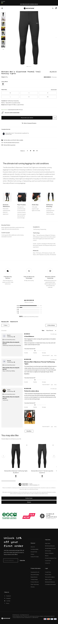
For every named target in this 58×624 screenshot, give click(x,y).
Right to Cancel (48, 579)
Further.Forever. (29, 498)
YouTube (8, 600)
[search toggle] (52, 8)
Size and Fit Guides (35, 574)
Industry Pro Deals (35, 556)
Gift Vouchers (48, 550)
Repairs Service (34, 577)
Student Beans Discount (50, 548)
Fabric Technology (35, 584)
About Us (33, 546)
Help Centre (47, 543)
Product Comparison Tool (50, 558)
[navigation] (56, 37)
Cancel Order (48, 560)
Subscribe (22, 560)
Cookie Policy (48, 572)
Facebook (8, 595)
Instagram (8, 598)
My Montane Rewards (50, 545)
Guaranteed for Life (35, 572)
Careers (32, 554)
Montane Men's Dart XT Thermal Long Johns (42, 471)
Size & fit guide (54, 89)
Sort (43, 330)
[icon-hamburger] (2, 8)
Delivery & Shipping (49, 553)
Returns (46, 555)
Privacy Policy (48, 574)
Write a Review (52, 326)
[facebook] (27, 150)
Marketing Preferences (50, 582)
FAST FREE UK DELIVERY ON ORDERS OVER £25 (9, 4)
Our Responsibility (34, 549)
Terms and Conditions (50, 577)
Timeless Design (34, 579)
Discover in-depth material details (12, 112)
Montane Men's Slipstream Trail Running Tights (15, 471)
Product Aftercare (35, 582)
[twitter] (30, 150)
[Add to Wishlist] (55, 118)
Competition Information (50, 584)
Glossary (29, 502)
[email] (37, 150)
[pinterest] (33, 150)
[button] (27, 66)
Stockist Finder (34, 551)
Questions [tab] (14, 322)
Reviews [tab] (5, 322)
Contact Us (47, 563)
